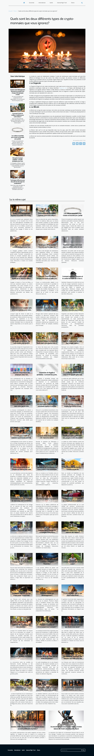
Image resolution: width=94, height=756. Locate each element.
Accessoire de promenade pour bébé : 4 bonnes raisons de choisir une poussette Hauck (66, 728)
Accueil (10, 11)
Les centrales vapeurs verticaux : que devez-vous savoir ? (72, 626)
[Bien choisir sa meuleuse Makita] (21, 654)
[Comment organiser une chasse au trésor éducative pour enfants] (72, 305)
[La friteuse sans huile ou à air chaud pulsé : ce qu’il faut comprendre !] (21, 591)
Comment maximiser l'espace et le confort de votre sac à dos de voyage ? (72, 278)
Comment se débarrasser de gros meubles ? (21, 626)
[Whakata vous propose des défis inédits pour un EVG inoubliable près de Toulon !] (21, 338)
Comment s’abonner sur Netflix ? (47, 499)
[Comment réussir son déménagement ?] (47, 591)
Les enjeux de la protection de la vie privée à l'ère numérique (47, 468)
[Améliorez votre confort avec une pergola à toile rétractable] (72, 433)
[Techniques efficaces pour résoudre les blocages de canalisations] (17, 174)
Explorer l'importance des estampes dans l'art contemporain (21, 374)
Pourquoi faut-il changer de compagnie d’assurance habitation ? (47, 532)
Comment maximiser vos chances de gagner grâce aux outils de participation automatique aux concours (72, 375)
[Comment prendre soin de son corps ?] (72, 559)
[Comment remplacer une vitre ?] (21, 527)
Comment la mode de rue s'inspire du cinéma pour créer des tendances (21, 469)
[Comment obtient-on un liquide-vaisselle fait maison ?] (72, 527)
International (42, 2)
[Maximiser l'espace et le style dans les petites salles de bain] (72, 242)
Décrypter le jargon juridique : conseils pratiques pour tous (17, 159)
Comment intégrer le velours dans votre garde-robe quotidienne (21, 406)
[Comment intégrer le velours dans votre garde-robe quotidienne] (21, 401)
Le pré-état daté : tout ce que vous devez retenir (72, 594)
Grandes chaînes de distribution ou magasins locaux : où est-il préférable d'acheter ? (28, 728)
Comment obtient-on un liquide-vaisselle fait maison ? (72, 531)
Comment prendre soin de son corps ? (72, 563)
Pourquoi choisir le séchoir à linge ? (21, 563)
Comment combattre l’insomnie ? (47, 563)
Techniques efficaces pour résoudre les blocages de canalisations (17, 181)
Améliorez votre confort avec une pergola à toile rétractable (72, 437)
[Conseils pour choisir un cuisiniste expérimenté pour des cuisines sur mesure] (21, 433)
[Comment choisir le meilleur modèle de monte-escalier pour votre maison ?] (47, 274)
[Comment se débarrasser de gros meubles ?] (21, 622)
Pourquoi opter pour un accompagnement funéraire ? (47, 626)
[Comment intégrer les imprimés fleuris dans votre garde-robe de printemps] (47, 338)
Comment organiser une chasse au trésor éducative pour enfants (72, 309)
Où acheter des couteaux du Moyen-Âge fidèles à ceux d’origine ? (73, 406)
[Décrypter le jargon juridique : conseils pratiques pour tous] (17, 152)
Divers (72, 2)
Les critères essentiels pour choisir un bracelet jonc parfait (17, 137)
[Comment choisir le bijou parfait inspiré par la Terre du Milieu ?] (21, 274)
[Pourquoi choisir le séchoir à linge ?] (21, 559)
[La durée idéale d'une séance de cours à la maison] (47, 433)
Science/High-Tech (62, 2)
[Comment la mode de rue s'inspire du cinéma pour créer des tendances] (21, 464)
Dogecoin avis (63, 88)
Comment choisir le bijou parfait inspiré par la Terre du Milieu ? (21, 277)
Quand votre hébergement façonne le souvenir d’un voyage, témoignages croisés (17, 92)
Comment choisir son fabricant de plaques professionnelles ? (72, 500)
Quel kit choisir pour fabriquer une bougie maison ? (72, 342)
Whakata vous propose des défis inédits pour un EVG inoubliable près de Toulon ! (21, 343)
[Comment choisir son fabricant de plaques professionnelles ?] (72, 496)
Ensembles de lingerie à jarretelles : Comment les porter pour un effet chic (47, 374)
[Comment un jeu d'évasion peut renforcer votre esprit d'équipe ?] (47, 305)
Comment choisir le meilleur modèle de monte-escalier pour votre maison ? (47, 278)
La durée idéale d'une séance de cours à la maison (47, 437)
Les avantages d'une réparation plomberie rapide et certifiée (47, 405)
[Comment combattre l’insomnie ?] (47, 559)
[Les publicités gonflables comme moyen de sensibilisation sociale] (72, 464)
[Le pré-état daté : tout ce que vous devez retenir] (72, 591)
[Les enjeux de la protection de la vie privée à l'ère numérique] (47, 464)
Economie (31, 2)
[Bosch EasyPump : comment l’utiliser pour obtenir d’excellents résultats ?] (21, 685)
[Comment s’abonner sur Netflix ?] (47, 496)
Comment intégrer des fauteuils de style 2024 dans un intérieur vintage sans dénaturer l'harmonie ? (21, 502)
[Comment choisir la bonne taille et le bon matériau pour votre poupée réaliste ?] (21, 305)
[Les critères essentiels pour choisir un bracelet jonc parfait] (17, 130)
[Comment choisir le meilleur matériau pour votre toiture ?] (17, 107)
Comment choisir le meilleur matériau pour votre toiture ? (17, 115)
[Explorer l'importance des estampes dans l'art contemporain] (21, 370)
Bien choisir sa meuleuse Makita (21, 656)
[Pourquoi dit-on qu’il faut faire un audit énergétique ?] (47, 654)
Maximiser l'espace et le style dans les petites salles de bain (72, 246)
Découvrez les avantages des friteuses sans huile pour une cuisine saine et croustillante (72, 658)
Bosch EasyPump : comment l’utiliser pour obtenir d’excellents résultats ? (21, 690)
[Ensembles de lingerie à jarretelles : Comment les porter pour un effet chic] (47, 370)
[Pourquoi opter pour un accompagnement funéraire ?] (47, 622)
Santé (51, 2)
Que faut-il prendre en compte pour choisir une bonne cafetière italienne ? (47, 690)
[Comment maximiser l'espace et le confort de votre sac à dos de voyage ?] (72, 274)
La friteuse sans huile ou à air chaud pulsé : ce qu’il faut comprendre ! (21, 595)
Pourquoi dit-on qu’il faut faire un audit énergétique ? (47, 657)
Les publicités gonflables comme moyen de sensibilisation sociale (72, 469)
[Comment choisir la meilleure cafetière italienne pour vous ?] (72, 685)
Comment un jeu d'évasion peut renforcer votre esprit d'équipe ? (47, 309)
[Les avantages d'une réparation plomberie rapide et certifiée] (47, 401)
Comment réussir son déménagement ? (47, 594)
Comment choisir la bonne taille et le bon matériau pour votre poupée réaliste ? (21, 310)
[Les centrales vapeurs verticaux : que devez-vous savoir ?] (72, 622)
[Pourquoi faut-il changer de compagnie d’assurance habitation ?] (47, 527)
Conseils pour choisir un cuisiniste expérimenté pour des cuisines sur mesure (21, 438)
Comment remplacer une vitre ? (21, 530)
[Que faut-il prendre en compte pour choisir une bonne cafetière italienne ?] (47, 685)
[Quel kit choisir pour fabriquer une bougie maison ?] (72, 338)
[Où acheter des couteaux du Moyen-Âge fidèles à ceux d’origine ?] (72, 401)
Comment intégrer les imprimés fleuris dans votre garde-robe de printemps (47, 343)
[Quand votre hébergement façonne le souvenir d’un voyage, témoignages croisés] (17, 84)
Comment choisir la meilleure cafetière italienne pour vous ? (72, 689)
